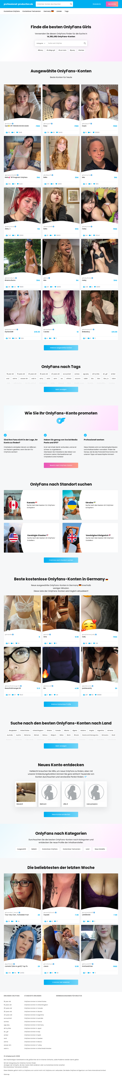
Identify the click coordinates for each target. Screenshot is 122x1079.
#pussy (72, 50)
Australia (10, 735)
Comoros (82, 740)
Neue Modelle (100, 849)
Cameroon (40, 740)
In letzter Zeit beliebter (61, 982)
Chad (49, 740)
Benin (69, 735)
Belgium (53, 735)
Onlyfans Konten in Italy (32, 1032)
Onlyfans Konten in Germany (34, 1025)
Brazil (113, 735)
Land (87, 849)
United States (24, 730)
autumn (77, 379)
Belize (61, 735)
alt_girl (105, 374)
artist (48, 379)
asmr (55, 379)
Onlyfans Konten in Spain (32, 1035)
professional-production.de (18, 4)
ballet (86, 379)
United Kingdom (38, 730)
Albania (66, 730)
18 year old (10, 374)
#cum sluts (62, 50)
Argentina (100, 730)
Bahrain (36, 735)
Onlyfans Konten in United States (35, 1001)
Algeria (75, 730)
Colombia (72, 740)
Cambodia (18, 740)
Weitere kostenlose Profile (61, 704)
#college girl (51, 50)
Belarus (45, 735)
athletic (68, 379)
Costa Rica (100, 740)
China (64, 740)
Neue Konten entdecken (61, 814)
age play (86, 374)
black (69, 383)
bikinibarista (43, 383)
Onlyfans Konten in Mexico (33, 1042)
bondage (112, 383)
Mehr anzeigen (61, 389)
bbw (98, 379)
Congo (91, 740)
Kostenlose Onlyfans (12, 11)
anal (7, 379)
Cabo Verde (29, 740)
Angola (91, 730)
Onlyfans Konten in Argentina (34, 1015)
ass (62, 379)
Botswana (105, 735)
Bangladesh (13, 730)
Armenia (110, 730)
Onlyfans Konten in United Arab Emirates (37, 1048)
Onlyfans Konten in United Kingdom (36, 1005)
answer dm (24, 379)
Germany (47, 11)
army (41, 379)
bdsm (114, 379)
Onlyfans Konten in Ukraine (33, 1011)
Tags (67, 11)
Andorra (83, 730)
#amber (81, 50)
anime (15, 379)
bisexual (61, 383)
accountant (67, 374)
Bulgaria (8, 740)
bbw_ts (106, 379)
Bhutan (76, 735)
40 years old (55, 374)
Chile (56, 740)
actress (77, 374)
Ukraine (49, 730)
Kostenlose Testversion (32, 11)
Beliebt (34, 849)
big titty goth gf (30, 383)
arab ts (33, 379)
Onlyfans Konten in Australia (33, 1018)
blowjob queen (79, 383)
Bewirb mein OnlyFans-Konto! (61, 465)
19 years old (21, 374)
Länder (59, 11)
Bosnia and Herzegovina (90, 735)
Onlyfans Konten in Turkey (33, 1045)
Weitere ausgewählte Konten (61, 348)
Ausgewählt (21, 849)
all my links (95, 374)
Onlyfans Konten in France (33, 1022)
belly (8, 383)
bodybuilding (101, 383)
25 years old (44, 374)
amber (113, 374)
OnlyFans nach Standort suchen (61, 560)
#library (40, 50)
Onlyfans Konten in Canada (33, 1008)
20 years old (32, 374)
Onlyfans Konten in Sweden (33, 1038)
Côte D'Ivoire (112, 740)
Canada (58, 730)
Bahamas (27, 735)
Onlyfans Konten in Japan (32, 1028)
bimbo (53, 383)
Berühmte (112, 4)
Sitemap (6, 1074)
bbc (92, 379)
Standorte (97, 4)
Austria (18, 735)
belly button (18, 383)
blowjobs (90, 383)
